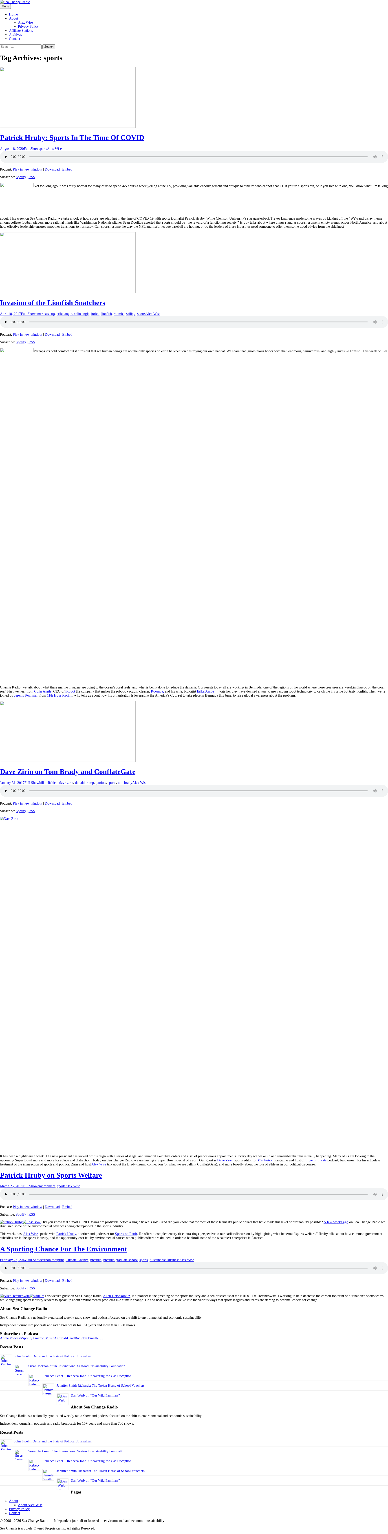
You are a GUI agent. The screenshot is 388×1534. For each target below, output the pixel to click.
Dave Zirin (225, 1160)
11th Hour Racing (59, 695)
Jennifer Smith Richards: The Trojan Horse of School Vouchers (101, 1385)
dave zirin (66, 783)
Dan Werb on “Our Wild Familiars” (95, 1395)
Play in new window (27, 169)
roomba (119, 314)
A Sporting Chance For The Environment (63, 1249)
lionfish (106, 314)
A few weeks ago (336, 1222)
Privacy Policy (28, 26)
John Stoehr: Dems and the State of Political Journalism (53, 1356)
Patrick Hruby (66, 1234)
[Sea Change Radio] (15, 2)
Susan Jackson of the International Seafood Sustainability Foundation (76, 1366)
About (13, 18)
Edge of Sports (315, 1160)
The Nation (265, 1160)
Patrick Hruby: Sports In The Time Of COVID (72, 137)
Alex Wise (25, 22)
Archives (15, 34)
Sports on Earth (126, 1234)
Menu (5, 6)
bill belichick (48, 783)
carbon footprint (52, 1260)
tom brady (125, 783)
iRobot (70, 691)
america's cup (45, 314)
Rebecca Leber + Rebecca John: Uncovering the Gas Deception (87, 1376)
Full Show (31, 149)
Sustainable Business (164, 1260)
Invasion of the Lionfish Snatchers (52, 303)
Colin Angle (42, 691)
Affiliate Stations (21, 30)
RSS (32, 177)
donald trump (84, 783)
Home (13, 14)
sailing (130, 314)
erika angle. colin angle (73, 314)
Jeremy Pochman (26, 695)
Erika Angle (205, 691)
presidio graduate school (120, 1260)
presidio (95, 1260)
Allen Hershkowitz (116, 1296)
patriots (101, 783)
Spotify (21, 177)
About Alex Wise (30, 1505)
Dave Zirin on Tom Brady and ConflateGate (67, 771)
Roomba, (157, 691)
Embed (67, 169)
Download (52, 169)
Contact (14, 38)
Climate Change (77, 1260)
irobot (95, 314)
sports (43, 149)
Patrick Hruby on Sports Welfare (51, 1175)
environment (46, 1186)
